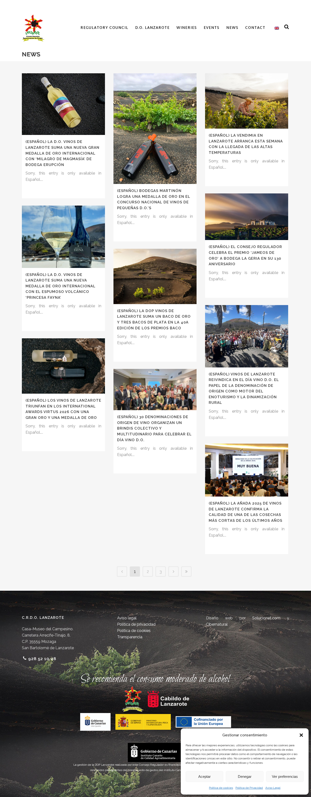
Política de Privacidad (249, 787)
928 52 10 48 (42, 658)
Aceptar (204, 776)
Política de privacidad (136, 624)
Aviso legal (127, 618)
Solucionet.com (266, 618)
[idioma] (275, 28)
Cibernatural (217, 624)
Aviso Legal (272, 787)
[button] (301, 735)
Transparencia (129, 637)
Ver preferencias (285, 776)
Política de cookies (221, 787)
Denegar (244, 776)
